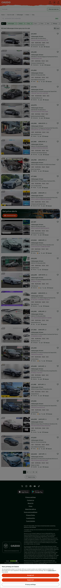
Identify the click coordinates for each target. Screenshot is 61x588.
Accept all (30, 575)
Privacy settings (30, 584)
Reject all (30, 580)
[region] (30, 576)
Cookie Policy (51, 570)
